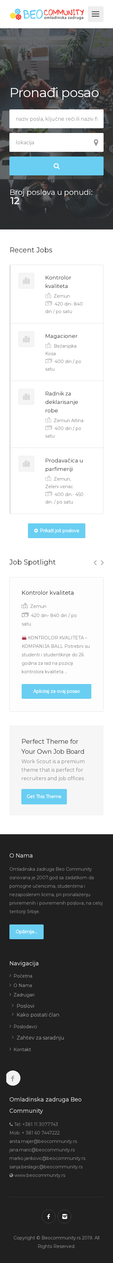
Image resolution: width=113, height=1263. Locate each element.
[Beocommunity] (47, 14)
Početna (22, 976)
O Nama (22, 985)
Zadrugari (24, 995)
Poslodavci (25, 1026)
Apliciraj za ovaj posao (56, 691)
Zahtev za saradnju (40, 1038)
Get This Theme (44, 796)
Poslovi (25, 1006)
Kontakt (22, 1049)
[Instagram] (64, 1216)
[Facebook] (49, 1216)
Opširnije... (26, 932)
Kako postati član (38, 1015)
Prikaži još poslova (59, 530)
